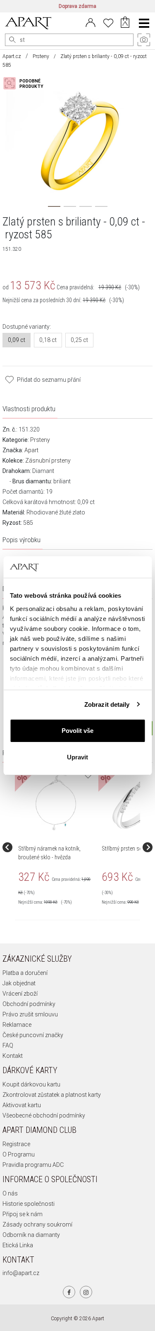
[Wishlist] (108, 22)
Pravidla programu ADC (33, 1164)
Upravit (77, 757)
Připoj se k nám (22, 1214)
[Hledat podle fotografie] (27, 83)
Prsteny (41, 56)
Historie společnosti (28, 1203)
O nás (10, 1193)
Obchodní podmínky (28, 1004)
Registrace (16, 1144)
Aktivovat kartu (21, 1105)
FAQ (7, 1045)
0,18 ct (48, 340)
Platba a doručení (25, 973)
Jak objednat (19, 983)
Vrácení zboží (20, 993)
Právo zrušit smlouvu (30, 1014)
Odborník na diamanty (31, 1235)
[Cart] (125, 23)
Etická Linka (17, 1245)
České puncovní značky (32, 1035)
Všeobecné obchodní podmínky (43, 1115)
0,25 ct (79, 340)
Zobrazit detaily (107, 704)
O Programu (18, 1154)
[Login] (90, 22)
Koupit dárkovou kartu (31, 1084)
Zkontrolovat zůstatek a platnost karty (51, 1094)
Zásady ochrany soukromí (37, 1224)
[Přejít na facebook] (69, 1292)
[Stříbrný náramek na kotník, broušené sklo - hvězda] (56, 801)
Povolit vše (77, 730)
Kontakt (12, 1055)
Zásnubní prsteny (48, 460)
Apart (31, 450)
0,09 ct (16, 340)
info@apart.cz (20, 1273)
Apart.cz (11, 56)
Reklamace (16, 1024)
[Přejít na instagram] (86, 1292)
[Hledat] (12, 39)
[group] (56, 847)
